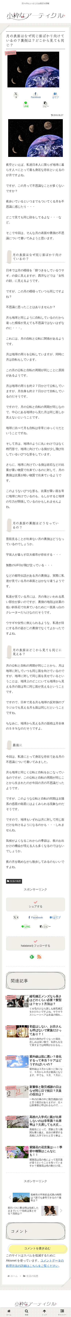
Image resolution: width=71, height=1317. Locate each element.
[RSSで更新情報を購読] (39, 956)
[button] (45, 104)
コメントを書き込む (37, 1248)
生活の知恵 (15, 881)
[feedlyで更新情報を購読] (32, 956)
